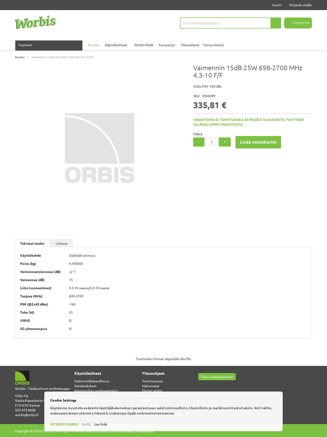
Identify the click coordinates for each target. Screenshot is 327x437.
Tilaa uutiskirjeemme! (217, 377)
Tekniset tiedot (32, 243)
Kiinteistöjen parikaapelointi (96, 390)
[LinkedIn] (212, 385)
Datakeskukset (85, 386)
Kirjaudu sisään (300, 5)
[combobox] (230, 23)
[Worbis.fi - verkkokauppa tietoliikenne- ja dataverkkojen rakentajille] (35, 22)
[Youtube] (206, 385)
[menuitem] (26, 45)
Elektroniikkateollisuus (91, 381)
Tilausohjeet (190, 45)
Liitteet (62, 243)
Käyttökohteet (116, 45)
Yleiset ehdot (152, 390)
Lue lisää (100, 424)
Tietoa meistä (213, 45)
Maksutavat (150, 386)
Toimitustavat (152, 381)
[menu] (163, 45)
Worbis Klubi (143, 45)
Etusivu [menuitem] (93, 45)
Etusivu (20, 57)
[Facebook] (200, 385)
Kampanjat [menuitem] (167, 45)
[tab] (32, 243)
